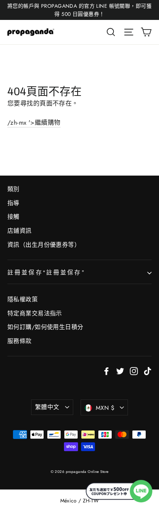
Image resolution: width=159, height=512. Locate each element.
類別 (13, 189)
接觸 (13, 216)
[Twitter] (120, 371)
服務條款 (19, 341)
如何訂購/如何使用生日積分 (45, 327)
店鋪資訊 (19, 230)
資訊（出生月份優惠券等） (43, 245)
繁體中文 (47, 407)
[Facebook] (106, 371)
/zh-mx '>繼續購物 (34, 122)
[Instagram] (134, 371)
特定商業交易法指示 (34, 313)
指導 (13, 203)
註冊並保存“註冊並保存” (46, 272)
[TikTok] (147, 371)
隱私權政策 (22, 299)
